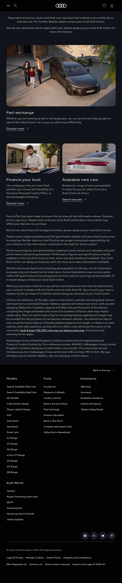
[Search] (15, 6)
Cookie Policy (53, 557)
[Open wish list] (104, 6)
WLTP (10, 502)
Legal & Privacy (14, 557)
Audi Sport (13, 420)
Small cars (12, 432)
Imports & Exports (91, 403)
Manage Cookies (35, 557)
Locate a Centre (52, 398)
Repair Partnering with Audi (22, 496)
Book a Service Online (56, 403)
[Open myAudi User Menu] (112, 6)
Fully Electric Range (18, 403)
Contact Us (50, 386)
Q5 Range (12, 466)
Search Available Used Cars (22, 392)
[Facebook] (85, 536)
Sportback (12, 426)
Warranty (86, 386)
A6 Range (12, 449)
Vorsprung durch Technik (20, 513)
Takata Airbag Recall (92, 409)
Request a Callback (54, 392)
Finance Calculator (54, 415)
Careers (11, 490)
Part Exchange (51, 409)
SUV (9, 415)
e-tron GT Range (16, 455)
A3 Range (12, 438)
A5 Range (12, 443)
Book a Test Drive (53, 420)
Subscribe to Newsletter (57, 432)
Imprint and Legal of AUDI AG (88, 564)
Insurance (86, 392)
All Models (13, 398)
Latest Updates (15, 519)
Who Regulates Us (16, 564)
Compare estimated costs (58, 426)
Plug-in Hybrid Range (18, 409)
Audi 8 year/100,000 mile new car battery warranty (52, 330)
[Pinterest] (112, 536)
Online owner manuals (57, 564)
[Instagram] (94, 536)
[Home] (61, 6)
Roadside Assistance (92, 398)
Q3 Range (12, 460)
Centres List (35, 564)
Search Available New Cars (21, 386)
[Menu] (9, 5)
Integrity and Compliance (77, 557)
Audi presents (14, 508)
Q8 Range (12, 472)
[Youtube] (103, 536)
